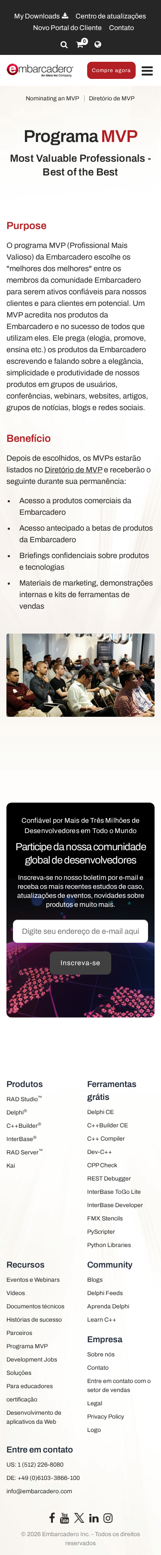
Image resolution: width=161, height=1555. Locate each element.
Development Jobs (31, 1359)
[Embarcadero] (40, 70)
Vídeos (15, 1293)
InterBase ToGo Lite (114, 1192)
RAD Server (24, 1152)
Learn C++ (101, 1319)
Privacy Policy (105, 1416)
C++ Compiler (106, 1138)
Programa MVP (27, 1346)
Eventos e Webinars (33, 1280)
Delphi (16, 1112)
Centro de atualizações (111, 16)
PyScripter (101, 1232)
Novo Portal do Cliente (67, 27)
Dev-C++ (99, 1152)
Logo (94, 1430)
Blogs (95, 1280)
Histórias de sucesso (34, 1319)
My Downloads (37, 16)
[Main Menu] (147, 71)
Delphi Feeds (105, 1293)
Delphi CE (100, 1112)
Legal (94, 1403)
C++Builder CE (107, 1125)
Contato (121, 27)
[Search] (64, 44)
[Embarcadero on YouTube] (64, 1520)
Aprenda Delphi (108, 1306)
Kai (10, 1165)
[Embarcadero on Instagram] (107, 1520)
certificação (21, 1399)
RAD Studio (24, 1098)
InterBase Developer (115, 1205)
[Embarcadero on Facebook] (52, 1520)
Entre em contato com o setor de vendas (119, 1385)
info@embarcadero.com (39, 1491)
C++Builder (23, 1125)
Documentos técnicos (35, 1306)
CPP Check (102, 1165)
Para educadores (29, 1386)
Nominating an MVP (52, 98)
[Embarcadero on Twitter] (79, 1517)
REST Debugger (109, 1178)
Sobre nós (101, 1354)
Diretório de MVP (111, 98)
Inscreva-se (80, 962)
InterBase (21, 1138)
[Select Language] (97, 44)
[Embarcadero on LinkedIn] (93, 1520)
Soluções (18, 1373)
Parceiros (19, 1333)
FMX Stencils (105, 1218)
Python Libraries (109, 1245)
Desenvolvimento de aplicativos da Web (33, 1417)
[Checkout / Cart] (79, 44)
